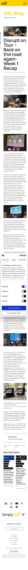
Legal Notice (14, 535)
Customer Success (20, 463)
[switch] (24, 291)
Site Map (14, 542)
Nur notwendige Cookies (14, 313)
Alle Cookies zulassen (14, 308)
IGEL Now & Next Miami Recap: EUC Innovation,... (14, 555)
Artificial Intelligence (8, 468)
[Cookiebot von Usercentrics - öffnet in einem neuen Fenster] (19, 256)
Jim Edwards (7, 485)
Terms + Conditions (14, 538)
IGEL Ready (6, 465)
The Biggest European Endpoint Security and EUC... (14, 557)
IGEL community (19, 465)
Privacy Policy (14, 536)
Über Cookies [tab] (22, 259)
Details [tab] (14, 259)
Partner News (6, 461)
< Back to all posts (10, 18)
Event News (6, 463)
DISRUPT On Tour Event (14, 553)
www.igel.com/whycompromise (12, 406)
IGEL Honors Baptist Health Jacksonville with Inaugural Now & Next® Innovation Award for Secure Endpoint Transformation (21, 477)
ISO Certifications (14, 540)
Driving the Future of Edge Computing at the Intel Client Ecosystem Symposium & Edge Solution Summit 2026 (9, 477)
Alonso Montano (20, 488)
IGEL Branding (14, 544)
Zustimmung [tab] (5, 259)
